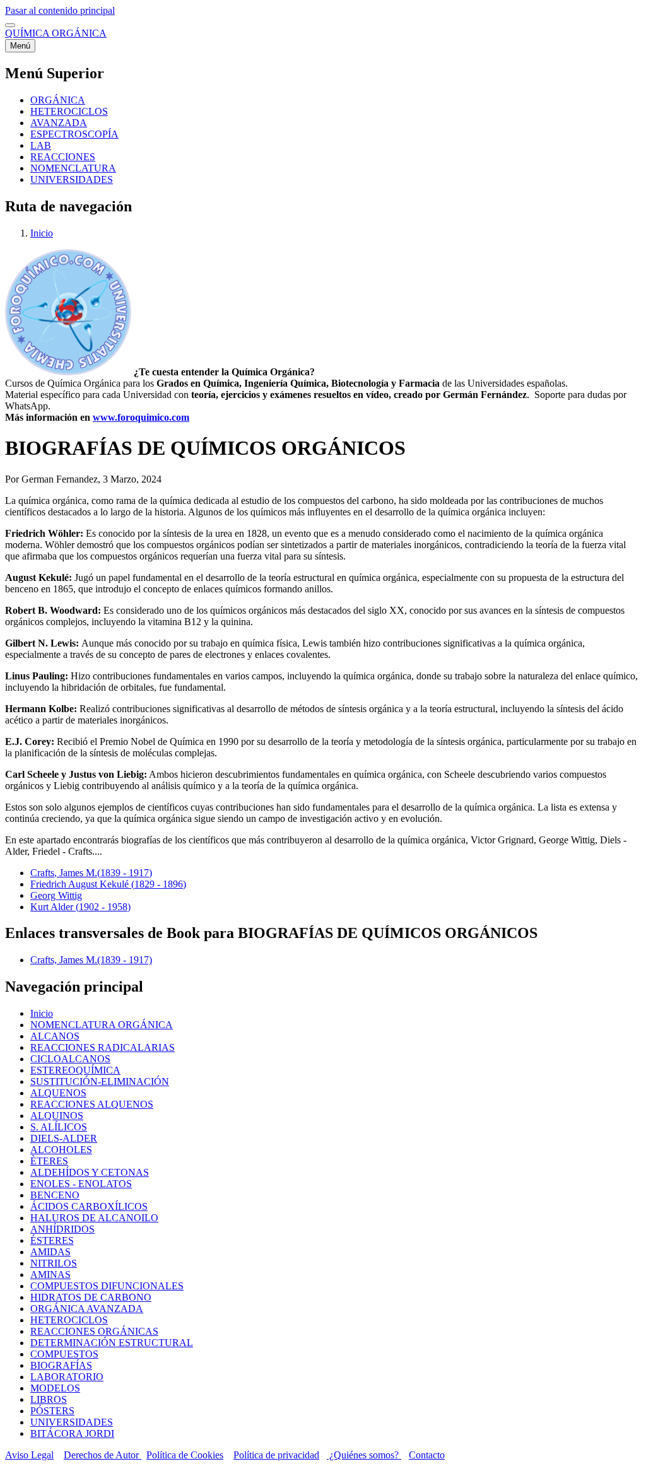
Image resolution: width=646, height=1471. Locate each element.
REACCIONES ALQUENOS (91, 1104)
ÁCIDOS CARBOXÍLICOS (89, 1206)
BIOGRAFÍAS (61, 1365)
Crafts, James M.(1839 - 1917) (91, 872)
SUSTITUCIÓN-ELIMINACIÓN (99, 1081)
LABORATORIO (66, 1376)
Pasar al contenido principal (60, 10)
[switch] (10, 25)
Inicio (41, 233)
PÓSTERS (52, 1410)
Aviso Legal (29, 1455)
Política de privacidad (276, 1455)
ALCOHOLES (61, 1149)
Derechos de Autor (102, 1455)
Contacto (427, 1455)
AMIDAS (50, 1251)
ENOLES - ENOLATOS (81, 1183)
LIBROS (48, 1399)
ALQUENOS (58, 1092)
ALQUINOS (56, 1115)
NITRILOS (53, 1263)
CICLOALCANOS (70, 1058)
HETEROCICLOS (69, 1320)
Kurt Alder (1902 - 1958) (80, 906)
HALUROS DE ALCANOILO (94, 1217)
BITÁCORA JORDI (72, 1433)
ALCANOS (54, 1036)
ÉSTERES (52, 1240)
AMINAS (50, 1274)
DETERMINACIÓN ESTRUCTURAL (111, 1342)
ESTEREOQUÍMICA (75, 1070)
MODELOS (55, 1388)
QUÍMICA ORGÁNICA (56, 33)
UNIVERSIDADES (71, 1422)
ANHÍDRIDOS (62, 1229)
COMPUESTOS (64, 1354)
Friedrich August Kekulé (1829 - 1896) (108, 884)
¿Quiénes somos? (364, 1455)
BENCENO (54, 1195)
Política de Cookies (184, 1455)
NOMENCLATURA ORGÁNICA (101, 1024)
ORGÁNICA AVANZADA (86, 1308)
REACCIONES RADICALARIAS (102, 1047)
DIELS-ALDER (63, 1138)
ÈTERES (49, 1161)
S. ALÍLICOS (58, 1127)
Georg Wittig (56, 895)
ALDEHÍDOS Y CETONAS (89, 1172)
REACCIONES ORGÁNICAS (94, 1331)
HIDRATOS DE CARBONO (90, 1297)
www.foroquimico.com (141, 417)
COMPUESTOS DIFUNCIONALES (107, 1286)
